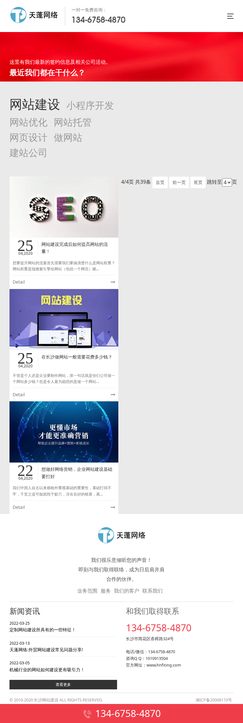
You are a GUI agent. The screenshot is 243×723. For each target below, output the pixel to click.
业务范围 (87, 590)
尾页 (198, 182)
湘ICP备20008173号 (214, 700)
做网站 (68, 137)
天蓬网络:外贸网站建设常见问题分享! (46, 647)
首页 (160, 182)
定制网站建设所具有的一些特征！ (42, 627)
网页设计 (28, 137)
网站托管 (73, 122)
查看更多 (63, 684)
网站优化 (28, 122)
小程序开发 (90, 105)
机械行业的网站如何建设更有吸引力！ (47, 666)
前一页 (179, 182)
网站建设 (34, 104)
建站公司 (28, 153)
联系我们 (152, 590)
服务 (106, 590)
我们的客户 (126, 590)
